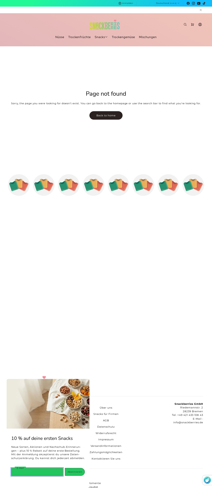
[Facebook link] (188, 3)
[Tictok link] (204, 3)
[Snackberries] (105, 24)
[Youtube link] (198, 3)
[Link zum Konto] (200, 24)
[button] (200, 10)
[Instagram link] (193, 3)
